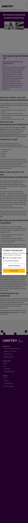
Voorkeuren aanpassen (14, 265)
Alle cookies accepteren (12, 261)
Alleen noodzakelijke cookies (13, 258)
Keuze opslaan (14, 270)
